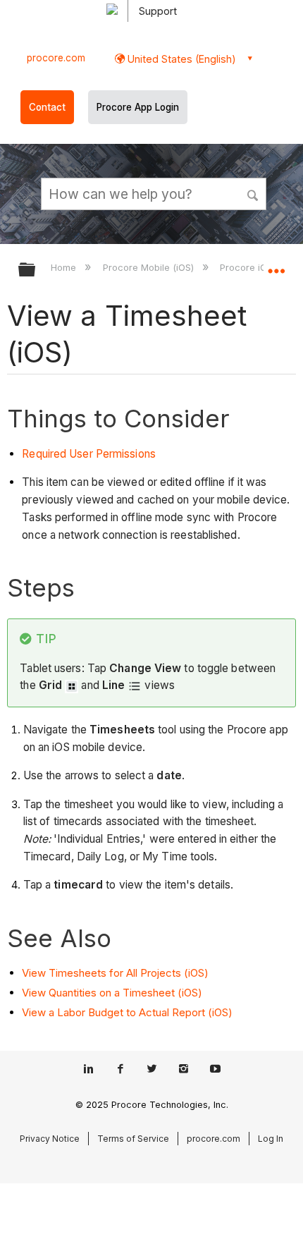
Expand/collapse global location (276, 265)
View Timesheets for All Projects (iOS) (115, 973)
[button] (253, 193)
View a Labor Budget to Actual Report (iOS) (127, 1012)
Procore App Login (138, 107)
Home (65, 267)
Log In (270, 1138)
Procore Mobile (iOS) (149, 267)
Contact (47, 107)
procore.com (56, 57)
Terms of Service (133, 1138)
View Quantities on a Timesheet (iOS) (112, 992)
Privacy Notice (50, 1138)
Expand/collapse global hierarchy (36, 270)
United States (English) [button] (180, 59)
